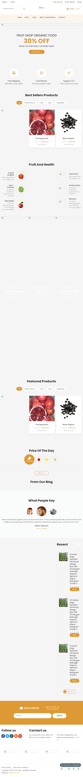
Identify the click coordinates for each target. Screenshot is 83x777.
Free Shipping (14, 81)
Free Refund (41, 81)
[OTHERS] (55, 459)
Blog (35, 17)
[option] (41, 518)
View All (41, 473)
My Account (58, 2)
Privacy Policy (6, 767)
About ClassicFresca (47, 17)
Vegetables (60, 103)
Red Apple (9, 201)
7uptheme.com (14, 773)
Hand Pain (73, 174)
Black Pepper (42, 138)
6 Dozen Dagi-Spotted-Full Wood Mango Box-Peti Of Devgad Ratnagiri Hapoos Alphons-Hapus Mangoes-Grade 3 (74, 569)
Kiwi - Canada (10, 186)
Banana (72, 199)
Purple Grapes (10, 174)
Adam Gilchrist (41, 525)
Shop (26, 17)
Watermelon (74, 185)
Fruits (41, 103)
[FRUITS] (39, 459)
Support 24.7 (69, 81)
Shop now (29, 52)
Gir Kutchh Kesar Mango (68, 138)
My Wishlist (71, 2)
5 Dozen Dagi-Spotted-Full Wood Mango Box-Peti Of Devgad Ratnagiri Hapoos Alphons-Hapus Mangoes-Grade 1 (74, 660)
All (19, 103)
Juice (50, 103)
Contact (62, 17)
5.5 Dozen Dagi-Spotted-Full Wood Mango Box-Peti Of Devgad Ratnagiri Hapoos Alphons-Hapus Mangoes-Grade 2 (74, 614)
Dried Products (30, 103)
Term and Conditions (20, 767)
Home (20, 17)
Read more (74, 589)
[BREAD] (47, 459)
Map (79, 2)
